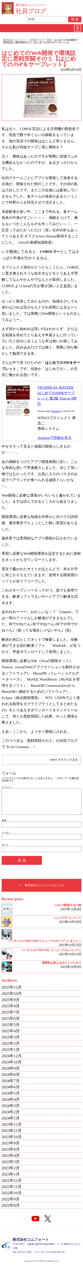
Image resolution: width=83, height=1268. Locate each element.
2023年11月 (12, 1130)
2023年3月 (11, 1161)
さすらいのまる (68, 759)
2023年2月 (11, 1168)
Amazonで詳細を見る (54, 438)
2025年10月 (12, 993)
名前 (5, 820)
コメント (6, 787)
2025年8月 (11, 1006)
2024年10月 (12, 1062)
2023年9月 (11, 1143)
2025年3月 (11, 1037)
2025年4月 (11, 1031)
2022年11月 (12, 1186)
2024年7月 (11, 1080)
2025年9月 (11, 999)
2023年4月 (11, 1155)
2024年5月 (11, 1093)
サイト (5, 845)
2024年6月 (11, 1087)
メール (6, 832)
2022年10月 (12, 1193)
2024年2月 (11, 1112)
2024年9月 (11, 1068)
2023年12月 (12, 1124)
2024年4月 (11, 1099)
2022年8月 (11, 1205)
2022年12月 (12, 1180)
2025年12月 (12, 987)
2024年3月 (11, 1105)
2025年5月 (11, 1024)
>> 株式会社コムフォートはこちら (41, 885)
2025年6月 (11, 1018)
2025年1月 (11, 1049)
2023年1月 (11, 1174)
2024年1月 (11, 1118)
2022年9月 (11, 1199)
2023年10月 (12, 1137)
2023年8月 (11, 1149)
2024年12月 (12, 1056)
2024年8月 (11, 1074)
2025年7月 (11, 1012)
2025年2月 (11, 1043)
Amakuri (55, 411)
